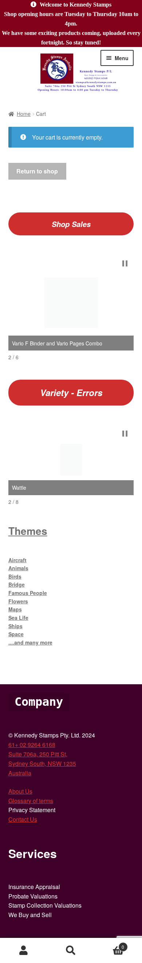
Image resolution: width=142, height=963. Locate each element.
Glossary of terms (30, 800)
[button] (125, 263)
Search (71, 950)
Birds (14, 576)
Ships (15, 626)
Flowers (18, 601)
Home (24, 113)
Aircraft (17, 560)
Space (16, 634)
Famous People (27, 592)
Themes (27, 530)
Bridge (16, 584)
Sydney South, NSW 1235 (42, 763)
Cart (109, 944)
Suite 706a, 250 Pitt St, (37, 754)
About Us (20, 791)
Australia (19, 773)
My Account (23, 950)
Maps (15, 609)
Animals (18, 568)
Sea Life (18, 617)
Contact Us (22, 819)
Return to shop (37, 171)
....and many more (30, 642)
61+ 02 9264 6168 (31, 744)
